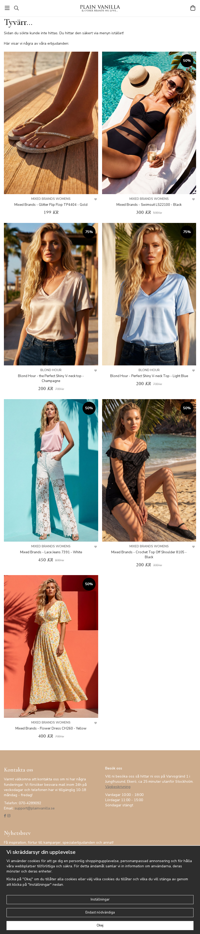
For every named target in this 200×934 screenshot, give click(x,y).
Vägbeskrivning (117, 786)
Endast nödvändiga (100, 912)
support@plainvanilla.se (35, 808)
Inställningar (100, 899)
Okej (100, 925)
